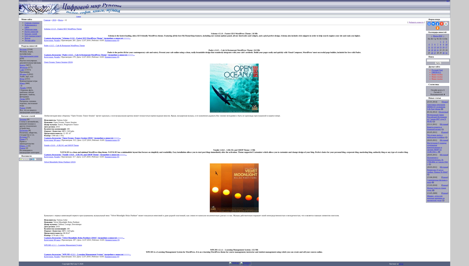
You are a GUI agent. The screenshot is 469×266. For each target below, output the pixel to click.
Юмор (22, 83)
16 (443, 47)
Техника (23, 119)
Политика (24, 130)
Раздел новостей (31, 32)
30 (443, 53)
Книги (22, 65)
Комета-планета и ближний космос (434, 128)
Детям (22, 99)
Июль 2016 (437, 36)
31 (446, 53)
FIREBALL (436, 72)
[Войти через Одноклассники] (437, 28)
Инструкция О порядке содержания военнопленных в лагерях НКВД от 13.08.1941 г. (437, 147)
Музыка (23, 74)
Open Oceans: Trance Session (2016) (58, 62)
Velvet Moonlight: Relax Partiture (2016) (60, 162)
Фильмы (23, 49)
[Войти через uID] (429, 24)
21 (438, 50)
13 (435, 47)
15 (441, 47)
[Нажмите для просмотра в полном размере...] (234, 112)
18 (429, 50)
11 (429, 47)
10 (446, 44)
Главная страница (32, 23)
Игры (22, 79)
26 (432, 53)
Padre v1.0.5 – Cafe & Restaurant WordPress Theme (64, 46)
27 (435, 53)
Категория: (49, 40)
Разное (22, 108)
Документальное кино (29, 56)
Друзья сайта (30, 40)
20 (435, 50)
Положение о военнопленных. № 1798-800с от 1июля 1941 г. (437, 161)
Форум (27, 38)
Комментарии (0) (112, 40)
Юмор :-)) (24, 146)
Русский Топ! (437, 70)
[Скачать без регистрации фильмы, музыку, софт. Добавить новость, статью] (39, 14)
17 (446, 47)
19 (432, 50)
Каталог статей (31, 34)
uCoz (401, 264)
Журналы (24, 67)
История (23, 137)
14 (438, 47)
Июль (60, 20)
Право (22, 139)
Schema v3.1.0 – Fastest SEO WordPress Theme (63, 29)
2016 (54, 20)
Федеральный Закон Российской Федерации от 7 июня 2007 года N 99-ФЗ (437, 118)
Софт (22, 70)
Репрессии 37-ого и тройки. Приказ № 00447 (437, 171)
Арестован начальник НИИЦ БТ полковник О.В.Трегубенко (436, 107)
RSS (448, 1)
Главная (78, 16)
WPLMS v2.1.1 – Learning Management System (63, 245)
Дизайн (23, 88)
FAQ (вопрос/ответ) (33, 36)
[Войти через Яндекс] (441, 24)
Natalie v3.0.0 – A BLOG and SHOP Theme (61, 145)
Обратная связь (31, 29)
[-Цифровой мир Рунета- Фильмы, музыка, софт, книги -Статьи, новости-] (91, 14)
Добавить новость (416, 22)
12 (432, 47)
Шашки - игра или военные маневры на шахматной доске (436, 198)
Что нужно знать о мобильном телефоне (436, 136)
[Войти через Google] (446, 24)
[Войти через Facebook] (437, 24)
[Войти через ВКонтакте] (433, 24)
